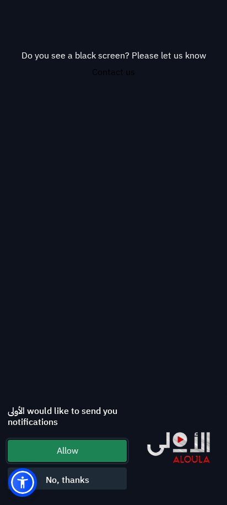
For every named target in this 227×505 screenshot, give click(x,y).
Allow (67, 451)
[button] (22, 482)
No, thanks (67, 480)
